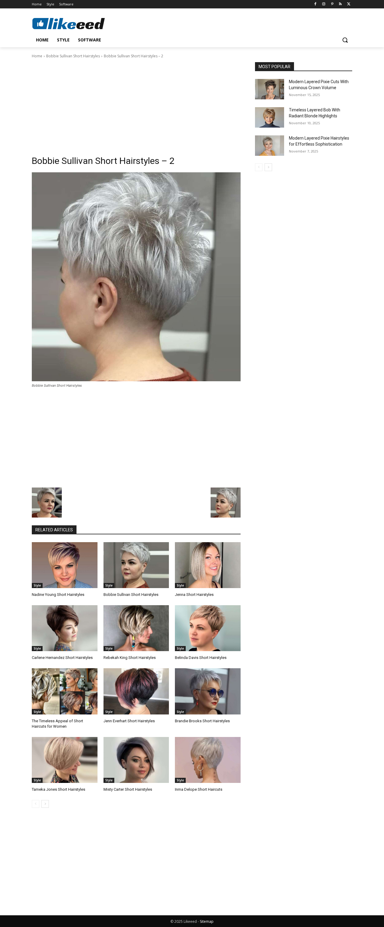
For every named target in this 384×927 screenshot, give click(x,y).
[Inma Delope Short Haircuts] (208, 760)
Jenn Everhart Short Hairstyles (129, 721)
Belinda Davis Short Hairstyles (200, 657)
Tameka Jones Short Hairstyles (58, 789)
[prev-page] (35, 804)
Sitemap (207, 921)
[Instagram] (323, 4)
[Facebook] (315, 4)
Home (37, 56)
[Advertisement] (136, 104)
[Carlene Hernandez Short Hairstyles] (65, 628)
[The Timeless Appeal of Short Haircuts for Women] (65, 691)
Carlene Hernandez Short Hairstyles (62, 657)
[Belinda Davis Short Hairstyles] (208, 628)
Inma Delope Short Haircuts (198, 789)
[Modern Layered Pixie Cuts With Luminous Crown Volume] (269, 89)
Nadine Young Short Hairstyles (58, 594)
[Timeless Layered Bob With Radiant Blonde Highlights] (269, 117)
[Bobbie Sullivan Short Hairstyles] (136, 565)
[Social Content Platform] (80, 23)
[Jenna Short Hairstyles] (208, 565)
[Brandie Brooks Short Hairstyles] (208, 691)
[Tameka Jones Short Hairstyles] (65, 760)
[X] (348, 4)
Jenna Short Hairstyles (194, 594)
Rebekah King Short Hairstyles (130, 657)
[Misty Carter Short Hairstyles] (136, 760)
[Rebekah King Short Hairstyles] (136, 628)
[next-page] (45, 804)
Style (37, 585)
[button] (345, 40)
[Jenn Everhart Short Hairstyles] (136, 691)
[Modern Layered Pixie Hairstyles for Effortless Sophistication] (269, 145)
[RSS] (340, 4)
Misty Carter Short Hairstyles (128, 789)
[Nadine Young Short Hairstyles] (65, 565)
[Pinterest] (332, 4)
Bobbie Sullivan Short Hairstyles (73, 56)
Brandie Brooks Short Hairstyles (202, 721)
